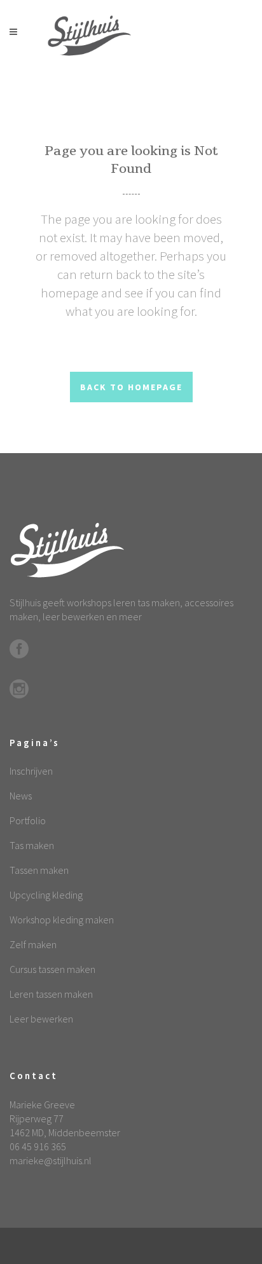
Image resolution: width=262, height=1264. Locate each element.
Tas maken (32, 845)
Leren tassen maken (51, 994)
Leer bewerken (41, 1018)
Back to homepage (131, 387)
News (21, 795)
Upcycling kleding (46, 894)
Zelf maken (33, 944)
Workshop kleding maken (62, 919)
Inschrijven (31, 771)
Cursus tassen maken (52, 969)
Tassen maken (39, 870)
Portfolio (28, 820)
